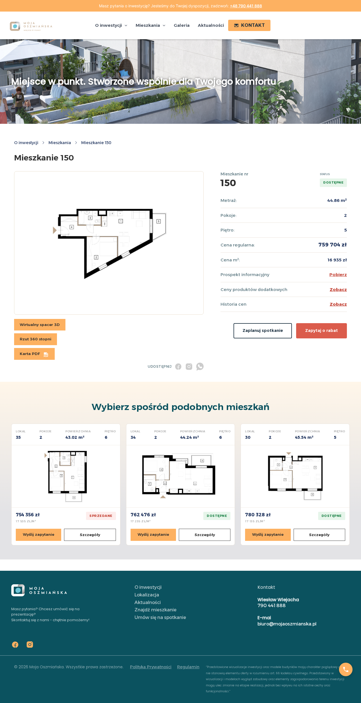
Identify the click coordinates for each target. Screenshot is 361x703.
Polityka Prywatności (150, 666)
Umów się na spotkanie (160, 617)
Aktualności (211, 25)
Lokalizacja (147, 595)
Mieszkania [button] (148, 25)
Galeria (182, 25)
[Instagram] (30, 645)
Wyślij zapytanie (38, 534)
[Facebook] (15, 645)
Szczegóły (90, 534)
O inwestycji (26, 143)
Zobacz (338, 289)
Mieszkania (60, 143)
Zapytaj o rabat (321, 330)
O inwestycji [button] (108, 25)
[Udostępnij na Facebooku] (178, 367)
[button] (124, 25)
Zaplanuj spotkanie (263, 330)
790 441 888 (271, 605)
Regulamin (188, 666)
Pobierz (338, 274)
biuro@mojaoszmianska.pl (286, 624)
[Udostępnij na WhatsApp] (200, 367)
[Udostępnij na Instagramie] (189, 367)
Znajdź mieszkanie (156, 609)
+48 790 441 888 (246, 5)
